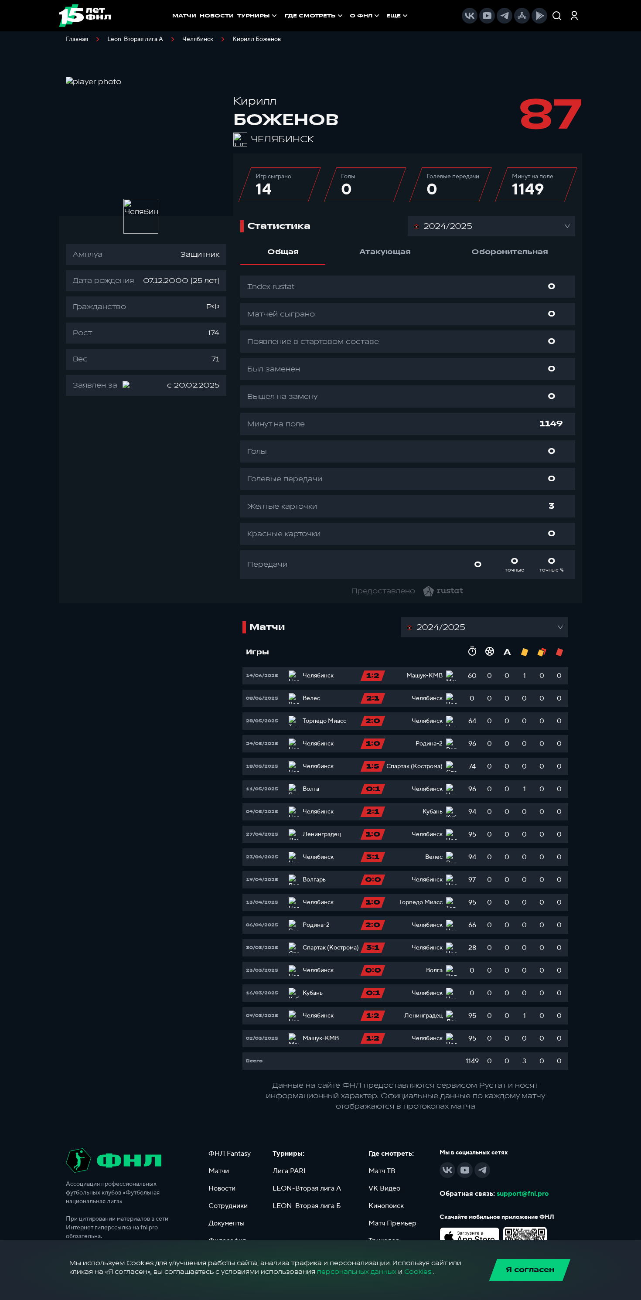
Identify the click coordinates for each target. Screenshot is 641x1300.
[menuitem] (314, 15)
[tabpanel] (407, 427)
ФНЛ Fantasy (229, 1153)
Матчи (218, 1171)
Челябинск (197, 39)
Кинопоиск (386, 1205)
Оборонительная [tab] (509, 252)
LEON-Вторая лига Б (307, 1205)
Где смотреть (310, 15)
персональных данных (356, 1272)
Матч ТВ (382, 1171)
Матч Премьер (392, 1223)
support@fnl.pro (523, 1193)
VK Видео (384, 1188)
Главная (77, 39)
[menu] (347, 15)
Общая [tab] (283, 252)
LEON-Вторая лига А (307, 1188)
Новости (221, 1188)
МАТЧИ (184, 15)
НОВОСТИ (217, 15)
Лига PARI (289, 1171)
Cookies (417, 1272)
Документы (226, 1223)
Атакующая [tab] (385, 252)
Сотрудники (228, 1205)
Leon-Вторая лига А (135, 39)
